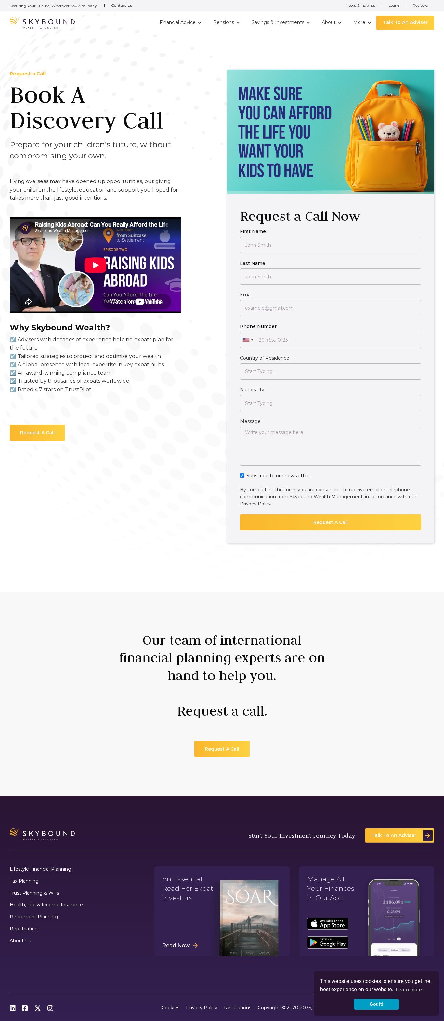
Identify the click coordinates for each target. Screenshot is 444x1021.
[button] (180, 22)
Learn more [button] (409, 989)
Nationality (252, 389)
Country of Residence (264, 358)
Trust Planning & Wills (34, 893)
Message (250, 421)
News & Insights (360, 5)
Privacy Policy (255, 504)
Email (246, 295)
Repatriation (24, 929)
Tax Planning (24, 881)
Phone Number (258, 326)
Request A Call (37, 433)
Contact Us (121, 5)
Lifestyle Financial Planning (40, 869)
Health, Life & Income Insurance (46, 905)
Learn (393, 5)
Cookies (170, 1008)
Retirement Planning (34, 917)
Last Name (252, 263)
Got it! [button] (377, 1004)
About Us (20, 941)
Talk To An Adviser (405, 22)
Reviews (420, 5)
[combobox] (247, 340)
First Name (253, 231)
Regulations (237, 1008)
